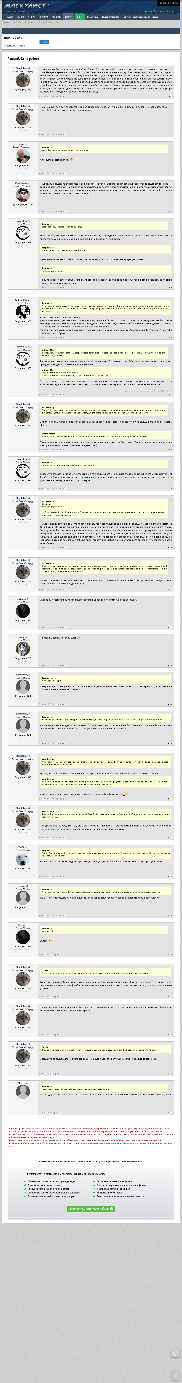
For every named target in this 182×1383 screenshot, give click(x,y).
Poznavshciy (21, 221)
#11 (170, 589)
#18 (170, 877)
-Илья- (21, 886)
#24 (170, 1112)
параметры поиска (14, 45)
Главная (6, 22)
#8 (170, 450)
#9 (170, 489)
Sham (21, 144)
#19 (170, 915)
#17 (170, 838)
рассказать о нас (20, 11)
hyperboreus (21, 674)
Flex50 (21, 847)
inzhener (21, 599)
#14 (170, 704)
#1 (170, 97)
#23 (170, 1073)
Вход (175, 2)
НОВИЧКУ (56, 16)
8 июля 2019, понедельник (52, 97)
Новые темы (92, 16)
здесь (51, 1137)
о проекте (8, 11)
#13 (170, 665)
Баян (21, 637)
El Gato (21, 925)
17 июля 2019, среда (49, 1112)
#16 (170, 799)
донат (149, 11)
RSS (175, 11)
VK (163, 11)
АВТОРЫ (31, 16)
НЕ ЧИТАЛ (43, 16)
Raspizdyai (21, 68)
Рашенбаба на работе (50, 22)
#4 (170, 211)
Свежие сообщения (110, 16)
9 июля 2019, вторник (49, 955)
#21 (170, 997)
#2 (170, 134)
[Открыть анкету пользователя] (23, 86)
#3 (170, 173)
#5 (170, 287)
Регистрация (165, 2)
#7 (170, 395)
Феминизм (30, 22)
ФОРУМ (80, 16)
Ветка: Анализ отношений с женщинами (140, 16)
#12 (170, 627)
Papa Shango (21, 183)
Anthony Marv (21, 300)
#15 (170, 743)
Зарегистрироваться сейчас (89, 1208)
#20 (170, 955)
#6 (170, 337)
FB (156, 11)
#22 (170, 1035)
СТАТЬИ (20, 16)
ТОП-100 (69, 16)
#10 (170, 547)
